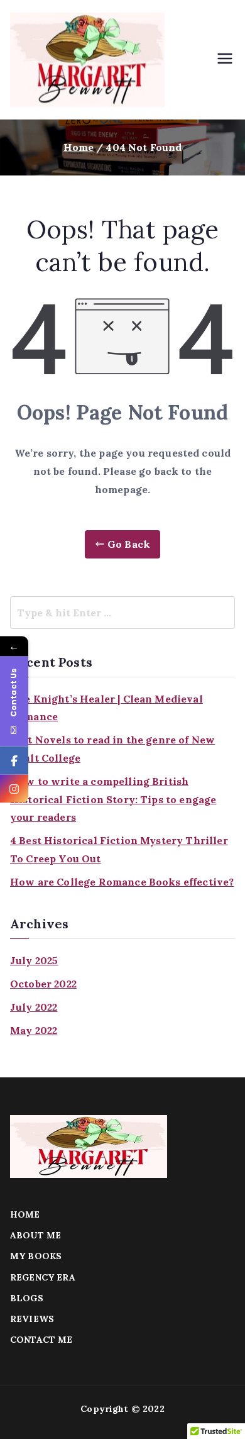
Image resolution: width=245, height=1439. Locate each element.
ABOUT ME (35, 1235)
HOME (25, 1214)
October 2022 (43, 983)
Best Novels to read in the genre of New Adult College (112, 748)
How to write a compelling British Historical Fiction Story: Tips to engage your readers (113, 799)
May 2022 (33, 1030)
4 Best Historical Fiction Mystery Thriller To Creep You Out (119, 849)
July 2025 (34, 960)
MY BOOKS (36, 1256)
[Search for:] (122, 612)
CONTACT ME (41, 1339)
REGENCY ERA (42, 1277)
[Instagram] (14, 789)
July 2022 (33, 1007)
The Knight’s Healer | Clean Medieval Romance (106, 707)
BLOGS (26, 1298)
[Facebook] (14, 761)
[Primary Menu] (225, 60)
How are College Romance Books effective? (122, 881)
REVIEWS (32, 1319)
